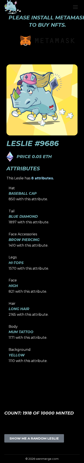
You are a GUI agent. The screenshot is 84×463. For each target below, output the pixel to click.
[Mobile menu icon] (75, 7)
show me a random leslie (34, 438)
